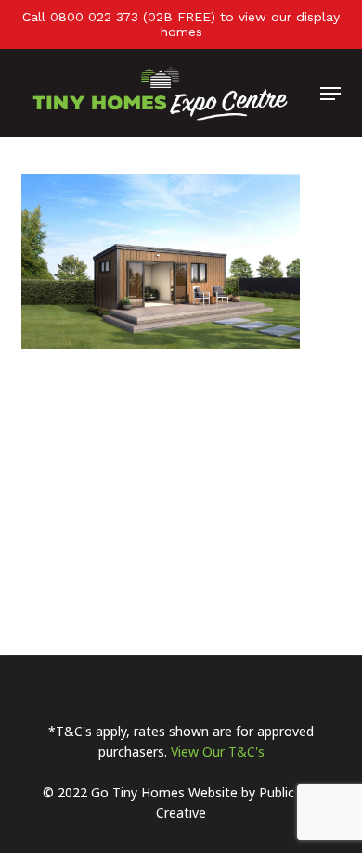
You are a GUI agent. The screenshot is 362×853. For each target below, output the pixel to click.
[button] (330, 93)
